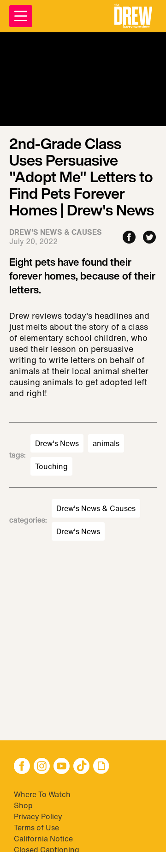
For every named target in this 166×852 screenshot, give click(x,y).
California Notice (43, 838)
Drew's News (57, 443)
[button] (133, 16)
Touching (51, 466)
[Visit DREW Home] (133, 16)
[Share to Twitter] (149, 238)
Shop (23, 805)
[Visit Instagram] (42, 767)
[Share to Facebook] (129, 238)
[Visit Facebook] (22, 767)
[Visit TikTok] (81, 767)
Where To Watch (42, 794)
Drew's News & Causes (96, 508)
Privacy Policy (38, 816)
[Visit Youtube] (61, 767)
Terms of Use (36, 827)
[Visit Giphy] (101, 767)
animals (106, 443)
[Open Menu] (20, 16)
